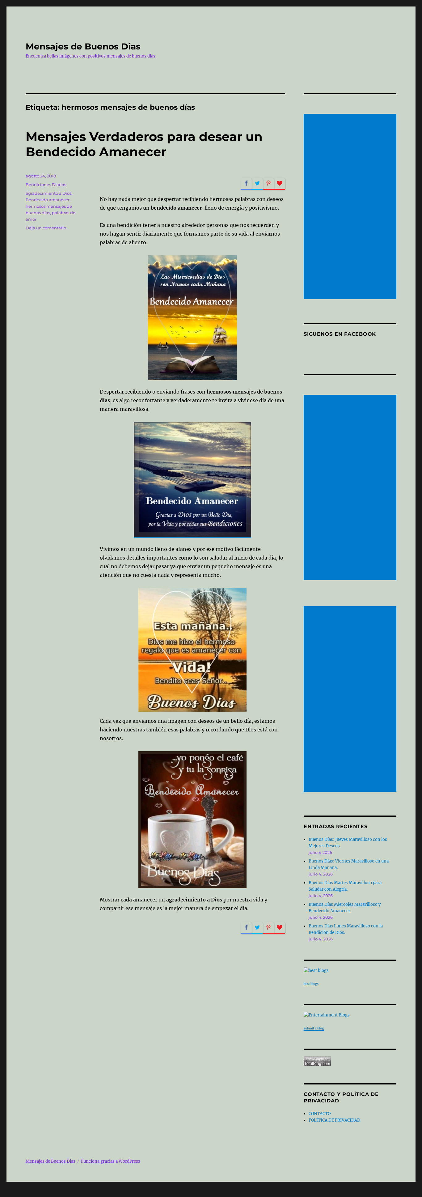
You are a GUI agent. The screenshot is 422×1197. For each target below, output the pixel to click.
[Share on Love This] (279, 184)
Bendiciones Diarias (46, 184)
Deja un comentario (46, 227)
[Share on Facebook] (246, 184)
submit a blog (314, 1028)
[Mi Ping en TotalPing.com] (350, 1061)
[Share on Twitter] (257, 184)
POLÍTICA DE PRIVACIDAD (334, 1120)
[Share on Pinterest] (268, 184)
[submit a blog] (350, 1015)
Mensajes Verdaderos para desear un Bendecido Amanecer (144, 144)
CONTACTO (320, 1113)
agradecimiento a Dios (48, 193)
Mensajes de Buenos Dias (83, 46)
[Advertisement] (351, 207)
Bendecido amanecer (48, 199)
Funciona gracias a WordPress (110, 1161)
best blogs (311, 984)
